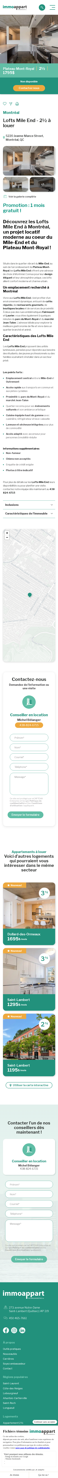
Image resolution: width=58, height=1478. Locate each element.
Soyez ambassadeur (14, 1363)
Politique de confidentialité (26, 1247)
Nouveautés (10, 1354)
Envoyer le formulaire (25, 814)
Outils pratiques (12, 1349)
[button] (30, 594)
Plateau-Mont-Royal (18, 69)
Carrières (8, 1358)
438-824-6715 (29, 725)
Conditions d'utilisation (17, 1250)
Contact (7, 1368)
